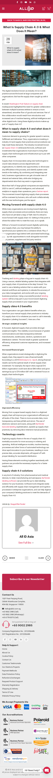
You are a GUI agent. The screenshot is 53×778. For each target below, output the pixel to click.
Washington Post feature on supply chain (26, 104)
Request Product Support (12, 681)
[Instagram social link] (21, 2)
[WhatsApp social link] (35, 2)
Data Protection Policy (11, 674)
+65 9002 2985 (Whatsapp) (13, 614)
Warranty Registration (11, 685)
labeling (16, 278)
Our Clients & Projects (11, 667)
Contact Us (6, 660)
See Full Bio (24, 542)
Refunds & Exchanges (11, 678)
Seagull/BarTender (17, 504)
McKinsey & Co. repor (28, 360)
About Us (6, 653)
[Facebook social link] (17, 2)
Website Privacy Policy (11, 696)
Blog (43, 20)
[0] (43, 8)
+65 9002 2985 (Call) (10, 612)
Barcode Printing (31, 20)
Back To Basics (14, 20)
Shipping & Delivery (10, 689)
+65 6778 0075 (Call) (10, 617)
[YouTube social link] (25, 2)
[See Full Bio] (33, 543)
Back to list (27, 558)
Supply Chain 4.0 (11, 148)
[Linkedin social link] (30, 2)
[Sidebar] (3, 236)
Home (4, 649)
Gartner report (42, 191)
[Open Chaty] (46, 770)
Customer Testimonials (11, 663)
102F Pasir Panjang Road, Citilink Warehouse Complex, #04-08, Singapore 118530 (13, 601)
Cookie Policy (7, 656)
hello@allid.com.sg (13, 609)
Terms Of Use (7, 692)
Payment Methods (9, 671)
